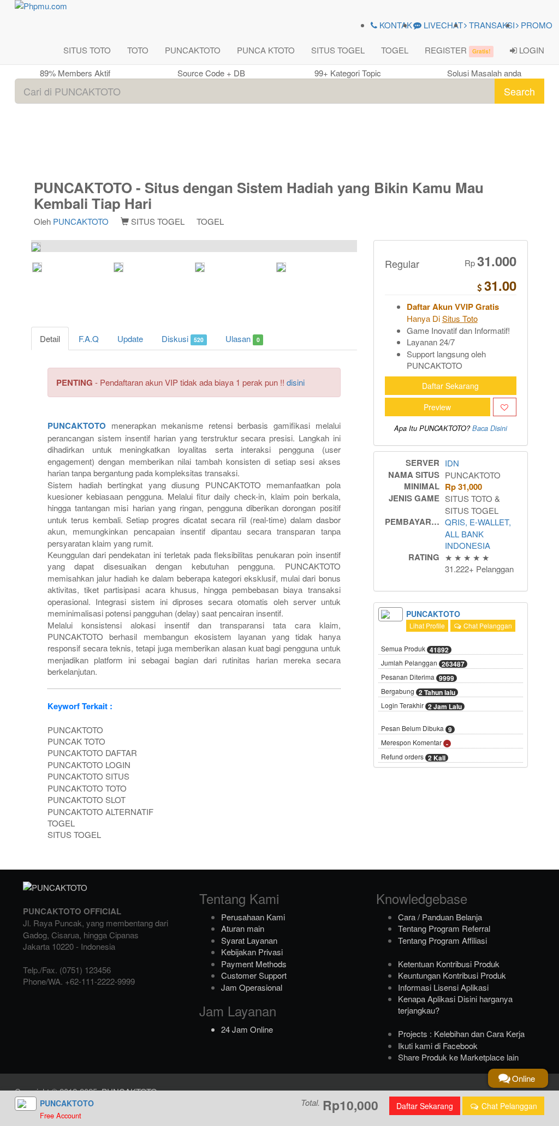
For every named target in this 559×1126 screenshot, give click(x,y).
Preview (437, 407)
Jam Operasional (251, 987)
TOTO (137, 50)
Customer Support (254, 975)
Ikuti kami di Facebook (438, 1045)
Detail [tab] (50, 338)
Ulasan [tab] (242, 338)
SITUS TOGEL (338, 50)
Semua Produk (415, 649)
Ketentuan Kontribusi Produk (448, 963)
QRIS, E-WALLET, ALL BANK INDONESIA (478, 533)
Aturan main (242, 928)
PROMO (535, 25)
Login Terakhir (421, 705)
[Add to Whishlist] (504, 407)
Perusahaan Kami (253, 917)
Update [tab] (130, 338)
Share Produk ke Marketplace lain (458, 1057)
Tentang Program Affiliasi (442, 940)
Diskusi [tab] (183, 338)
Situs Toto (460, 318)
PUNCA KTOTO (266, 50)
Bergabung (418, 691)
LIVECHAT (442, 25)
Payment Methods (254, 963)
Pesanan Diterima (417, 677)
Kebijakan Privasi (252, 951)
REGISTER (457, 50)
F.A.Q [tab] (89, 338)
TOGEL (394, 50)
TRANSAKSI (491, 25)
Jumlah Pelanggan (423, 663)
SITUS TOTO (87, 50)
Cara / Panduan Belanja (440, 917)
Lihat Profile (427, 625)
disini (296, 382)
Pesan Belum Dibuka (416, 728)
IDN (452, 463)
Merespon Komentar (414, 743)
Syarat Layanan (249, 940)
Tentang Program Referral (444, 928)
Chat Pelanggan (487, 625)
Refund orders (413, 757)
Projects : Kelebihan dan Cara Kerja (461, 1033)
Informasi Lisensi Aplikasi (443, 987)
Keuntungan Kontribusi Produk (452, 975)
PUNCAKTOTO (193, 50)
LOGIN (530, 50)
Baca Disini (489, 428)
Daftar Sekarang (450, 385)
